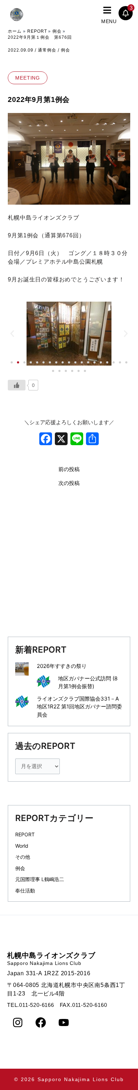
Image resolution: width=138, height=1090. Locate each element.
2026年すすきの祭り (62, 666)
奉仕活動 (25, 890)
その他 (22, 857)
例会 (65, 50)
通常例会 (47, 50)
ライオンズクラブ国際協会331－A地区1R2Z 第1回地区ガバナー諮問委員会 (79, 706)
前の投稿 (69, 469)
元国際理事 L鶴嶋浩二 (39, 879)
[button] (117, 15)
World (21, 846)
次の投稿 (69, 483)
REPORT (25, 834)
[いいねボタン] (16, 385)
